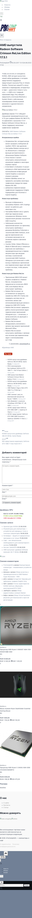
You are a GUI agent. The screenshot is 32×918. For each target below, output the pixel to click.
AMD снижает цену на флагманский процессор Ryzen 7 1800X (16, 397)
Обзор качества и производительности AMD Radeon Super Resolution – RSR (16, 574)
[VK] (1, 17)
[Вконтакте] (1, 880)
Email (4, 499)
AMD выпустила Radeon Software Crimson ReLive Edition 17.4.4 (16, 377)
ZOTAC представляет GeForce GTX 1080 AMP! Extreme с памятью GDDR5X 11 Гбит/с (18, 416)
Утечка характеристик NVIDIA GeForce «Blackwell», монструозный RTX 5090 (16, 586)
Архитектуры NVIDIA (10, 526)
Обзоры (7, 7)
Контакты (6, 805)
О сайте (6, 803)
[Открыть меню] (2, 35)
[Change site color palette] (2, 857)
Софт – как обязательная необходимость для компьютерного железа (16, 543)
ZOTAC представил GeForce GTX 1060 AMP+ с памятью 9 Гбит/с (17, 410)
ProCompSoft (8, 565)
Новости (7, 5)
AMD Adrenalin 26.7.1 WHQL (12, 518)
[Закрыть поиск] (1, 882)
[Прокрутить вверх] (2, 853)
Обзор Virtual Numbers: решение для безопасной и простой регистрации (16, 597)
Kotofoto (3, 788)
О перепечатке (5, 844)
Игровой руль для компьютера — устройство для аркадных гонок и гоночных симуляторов (15, 531)
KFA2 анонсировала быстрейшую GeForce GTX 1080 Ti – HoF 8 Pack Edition (17, 368)
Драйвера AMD (8, 347)
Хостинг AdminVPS (10, 547)
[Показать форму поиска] (1, 13)
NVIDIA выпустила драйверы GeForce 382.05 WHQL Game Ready (17, 362)
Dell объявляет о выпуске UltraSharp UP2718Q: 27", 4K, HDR (17, 403)
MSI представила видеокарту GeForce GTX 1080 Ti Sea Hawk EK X (15, 441)
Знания (6, 9)
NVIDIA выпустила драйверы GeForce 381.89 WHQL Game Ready (17, 383)
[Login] (16, 20)
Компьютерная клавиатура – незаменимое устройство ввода (17, 567)
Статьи (5, 807)
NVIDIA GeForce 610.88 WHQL (13, 516)
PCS (1, 40)
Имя (4, 492)
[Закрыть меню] (0, 860)
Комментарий (7, 485)
